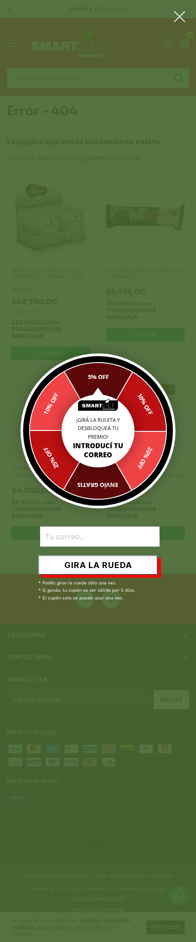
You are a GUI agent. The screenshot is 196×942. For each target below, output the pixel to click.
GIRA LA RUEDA (98, 565)
